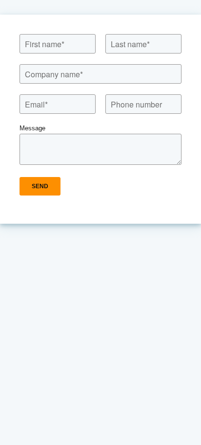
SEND (40, 186)
